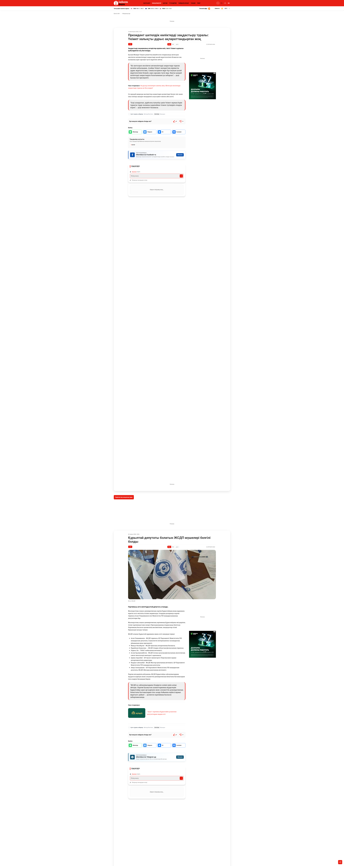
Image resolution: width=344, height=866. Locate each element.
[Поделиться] (340, 862)
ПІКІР (198, 3)
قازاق (177, 44)
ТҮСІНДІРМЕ (173, 3)
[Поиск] (221, 3)
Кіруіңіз (134, 171)
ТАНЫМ (193, 3)
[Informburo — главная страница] (121, 3)
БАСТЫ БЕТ (146, 3)
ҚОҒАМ (165, 3)
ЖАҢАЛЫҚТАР (156, 3)
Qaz (173, 44)
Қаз (169, 44)
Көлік (133, 144)
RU (229, 3)
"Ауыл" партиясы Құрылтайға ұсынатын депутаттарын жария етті (161, 713)
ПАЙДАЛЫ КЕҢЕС (183, 3)
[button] (222, 8)
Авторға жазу (211, 44)
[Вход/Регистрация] (225, 3)
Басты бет (117, 13)
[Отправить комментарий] (181, 176)
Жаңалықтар (126, 13)
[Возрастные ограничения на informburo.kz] (217, 3)
